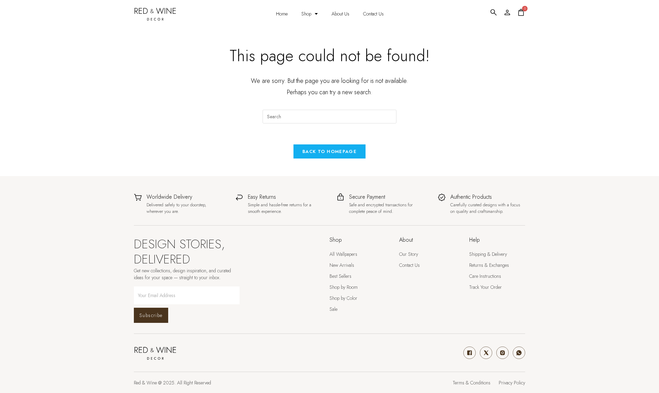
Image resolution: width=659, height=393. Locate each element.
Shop (306, 13)
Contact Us (373, 13)
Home (282, 13)
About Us (340, 13)
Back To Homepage (329, 151)
